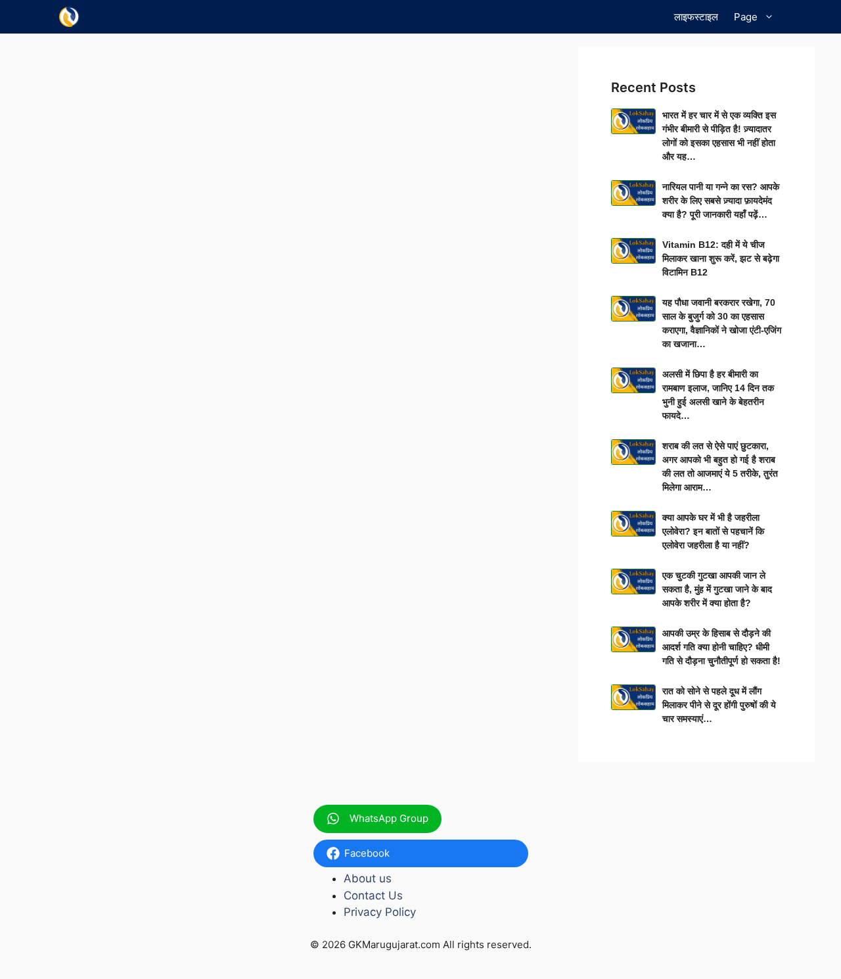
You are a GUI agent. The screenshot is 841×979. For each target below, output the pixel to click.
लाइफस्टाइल (696, 17)
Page (746, 17)
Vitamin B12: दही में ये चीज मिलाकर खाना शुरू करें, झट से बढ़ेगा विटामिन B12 (720, 258)
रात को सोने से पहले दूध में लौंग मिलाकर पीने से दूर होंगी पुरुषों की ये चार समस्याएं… (719, 705)
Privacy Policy (380, 912)
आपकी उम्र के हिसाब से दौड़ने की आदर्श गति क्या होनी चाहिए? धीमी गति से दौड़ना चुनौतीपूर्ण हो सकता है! (721, 647)
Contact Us (373, 895)
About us (368, 878)
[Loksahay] (69, 17)
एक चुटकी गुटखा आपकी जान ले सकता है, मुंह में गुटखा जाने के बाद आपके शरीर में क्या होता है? (717, 589)
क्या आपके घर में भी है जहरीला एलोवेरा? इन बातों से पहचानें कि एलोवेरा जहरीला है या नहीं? (713, 531)
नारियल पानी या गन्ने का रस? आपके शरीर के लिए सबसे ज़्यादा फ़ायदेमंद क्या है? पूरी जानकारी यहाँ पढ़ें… (720, 200)
